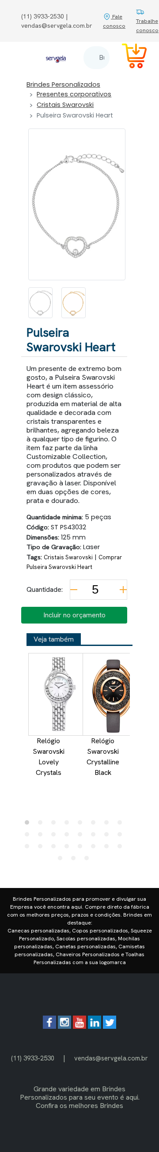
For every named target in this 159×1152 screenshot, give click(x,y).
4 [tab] (68, 824)
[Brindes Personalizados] (55, 57)
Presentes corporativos (74, 94)
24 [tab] (121, 848)
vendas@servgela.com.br (111, 1058)
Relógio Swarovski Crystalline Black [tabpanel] (103, 756)
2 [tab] (42, 824)
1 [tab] (29, 824)
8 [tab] (121, 824)
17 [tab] (29, 848)
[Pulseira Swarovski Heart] (40, 302)
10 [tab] (42, 836)
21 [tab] (82, 848)
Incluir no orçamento (74, 615)
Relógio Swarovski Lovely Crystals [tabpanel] (48, 756)
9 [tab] (29, 836)
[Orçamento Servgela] (129, 57)
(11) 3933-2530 (32, 1058)
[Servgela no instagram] (64, 1026)
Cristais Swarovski (65, 104)
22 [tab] (95, 848)
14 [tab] (95, 836)
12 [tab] (68, 836)
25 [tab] (62, 860)
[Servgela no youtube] (79, 1026)
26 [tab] (75, 860)
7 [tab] (108, 824)
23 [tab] (108, 848)
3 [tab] (55, 824)
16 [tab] (121, 836)
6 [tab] (95, 824)
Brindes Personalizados (63, 84)
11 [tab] (55, 836)
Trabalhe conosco (147, 25)
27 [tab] (88, 860)
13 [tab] (82, 836)
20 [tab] (68, 848)
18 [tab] (42, 848)
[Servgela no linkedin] (94, 1026)
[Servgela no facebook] (49, 1026)
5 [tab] (82, 824)
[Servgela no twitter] (109, 1026)
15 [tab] (108, 836)
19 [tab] (55, 848)
